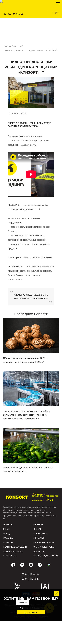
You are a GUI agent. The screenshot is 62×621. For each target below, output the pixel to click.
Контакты (38, 537)
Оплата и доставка (43, 546)
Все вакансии (40, 533)
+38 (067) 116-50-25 (12, 13)
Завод (6, 533)
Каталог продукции (43, 542)
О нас (6, 529)
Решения (7, 17)
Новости (8, 542)
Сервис (37, 529)
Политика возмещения (15, 546)
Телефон (23, 602)
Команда (8, 537)
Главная (7, 524)
